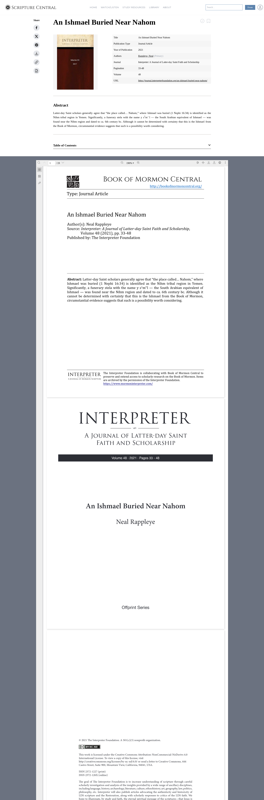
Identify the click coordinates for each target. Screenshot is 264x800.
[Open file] (208, 162)
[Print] (219, 162)
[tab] (39, 170)
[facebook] (36, 28)
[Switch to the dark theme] (197, 162)
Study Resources (134, 7)
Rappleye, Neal (145, 56)
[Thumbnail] (39, 169)
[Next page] (62, 162)
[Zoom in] (138, 162)
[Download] (214, 162)
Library (154, 7)
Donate (250, 7)
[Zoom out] (122, 162)
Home (93, 7)
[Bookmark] (39, 176)
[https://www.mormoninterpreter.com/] (127, 384)
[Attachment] (39, 182)
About (167, 7)
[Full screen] (203, 162)
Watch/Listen (110, 7)
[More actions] (225, 162)
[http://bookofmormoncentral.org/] (177, 186)
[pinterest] (36, 45)
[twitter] (36, 36)
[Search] (38, 162)
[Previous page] (44, 162)
